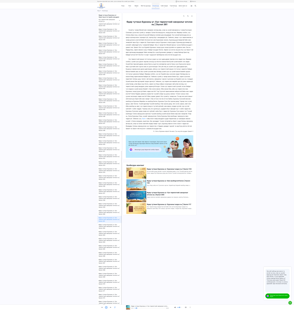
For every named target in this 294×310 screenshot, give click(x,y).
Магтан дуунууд (146, 6)
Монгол (194, 1)
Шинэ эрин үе (183, 6)
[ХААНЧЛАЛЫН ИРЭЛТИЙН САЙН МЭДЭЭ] (101, 6)
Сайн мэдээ (164, 6)
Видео (136, 6)
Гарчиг (129, 16)
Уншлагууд (155, 6)
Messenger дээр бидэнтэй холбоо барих (279, 296)
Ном (129, 6)
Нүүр (122, 6)
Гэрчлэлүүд (173, 6)
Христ (144, 118)
